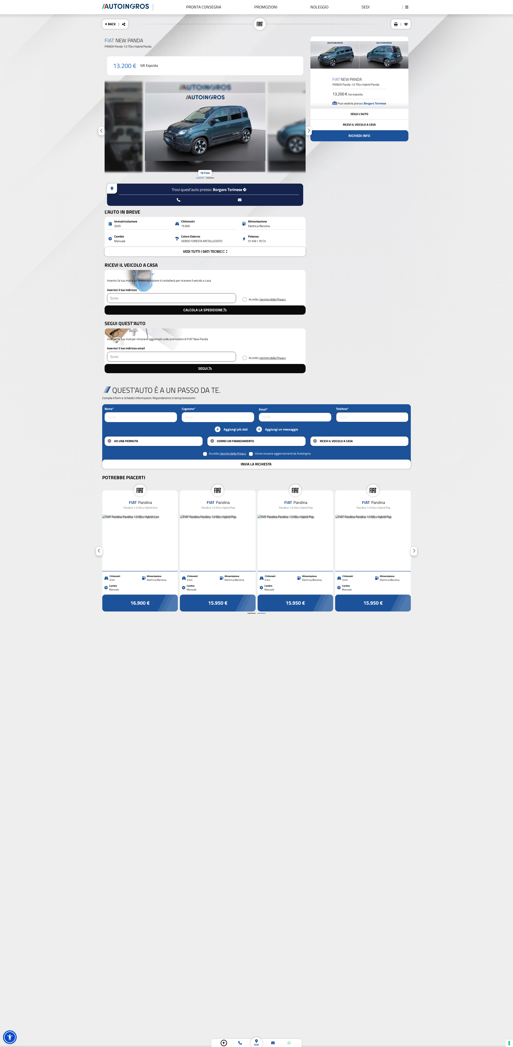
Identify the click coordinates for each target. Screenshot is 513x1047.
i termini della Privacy (272, 299)
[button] (10, 1037)
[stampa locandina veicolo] (396, 24)
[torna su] (224, 1043)
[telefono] (240, 1043)
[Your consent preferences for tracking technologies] (509, 1043)
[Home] (127, 7)
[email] (273, 1043)
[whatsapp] (289, 1043)
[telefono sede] (178, 200)
